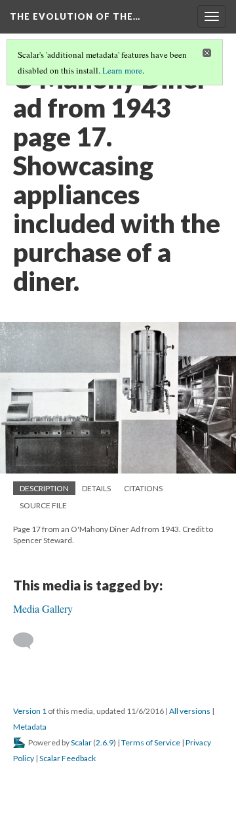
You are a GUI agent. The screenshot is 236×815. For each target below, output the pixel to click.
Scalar (81, 742)
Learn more (122, 70)
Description (44, 488)
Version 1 (30, 711)
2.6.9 (104, 742)
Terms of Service (150, 742)
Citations (143, 488)
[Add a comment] (29, 641)
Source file (43, 505)
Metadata (30, 727)
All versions (189, 711)
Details (96, 488)
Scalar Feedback (67, 758)
